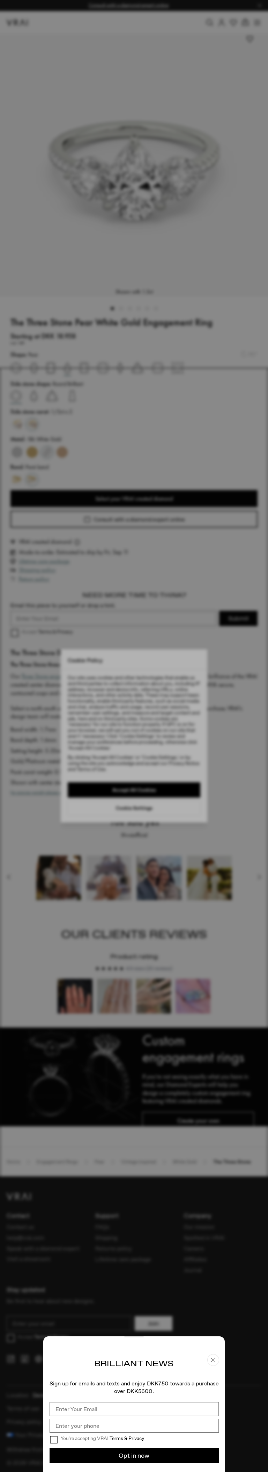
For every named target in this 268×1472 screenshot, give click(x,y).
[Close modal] (134, 736)
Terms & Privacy (127, 1438)
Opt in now (134, 1455)
